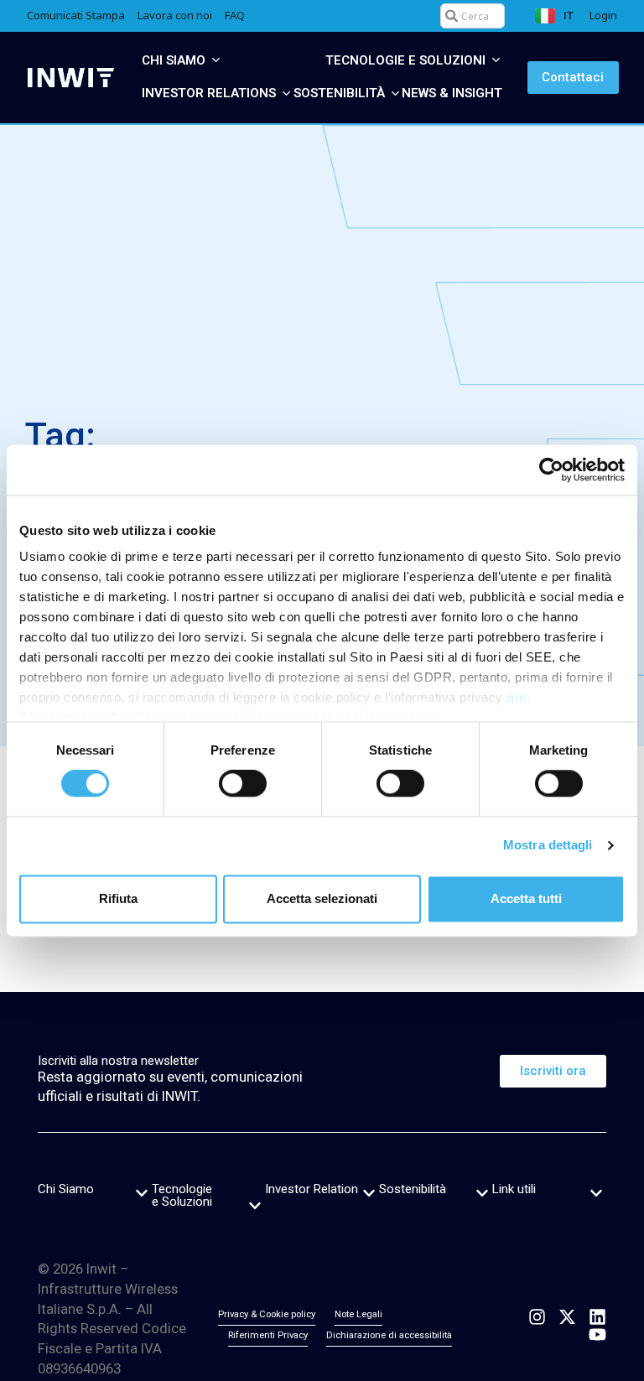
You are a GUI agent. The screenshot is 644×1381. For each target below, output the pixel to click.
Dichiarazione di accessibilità (389, 1335)
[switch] (243, 784)
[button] (142, 1193)
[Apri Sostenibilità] (395, 93)
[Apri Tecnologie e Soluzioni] (496, 60)
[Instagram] (537, 1317)
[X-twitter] (567, 1317)
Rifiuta (118, 898)
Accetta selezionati (322, 898)
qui (516, 697)
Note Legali (358, 1314)
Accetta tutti (526, 898)
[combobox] (472, 16)
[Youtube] (597, 1334)
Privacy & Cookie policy (266, 1314)
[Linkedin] (597, 1317)
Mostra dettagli (548, 845)
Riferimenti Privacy (268, 1335)
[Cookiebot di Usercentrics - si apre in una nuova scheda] (551, 469)
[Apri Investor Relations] (286, 93)
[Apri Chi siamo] (216, 60)
